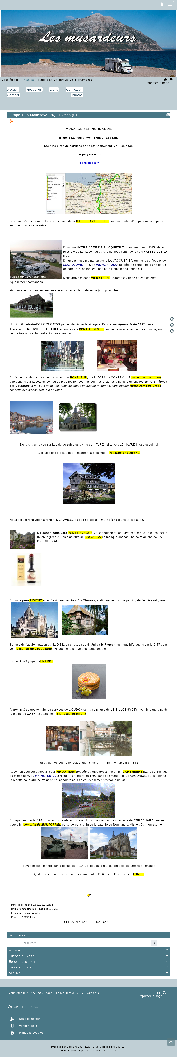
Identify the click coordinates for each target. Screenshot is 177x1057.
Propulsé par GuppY (63, 1047)
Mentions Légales (31, 1032)
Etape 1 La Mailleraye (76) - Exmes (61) (44, 115)
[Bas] (172, 331)
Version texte (27, 1025)
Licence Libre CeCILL (104, 1050)
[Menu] (170, 4)
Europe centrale (88, 961)
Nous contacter (29, 1018)
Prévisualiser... (78, 922)
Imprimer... (102, 922)
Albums (88, 973)
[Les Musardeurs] (88, 43)
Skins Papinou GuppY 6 (75, 1050)
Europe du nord (88, 956)
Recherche (88, 935)
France (88, 950)
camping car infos (89, 154)
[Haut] (172, 319)
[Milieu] (172, 325)
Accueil (29, 79)
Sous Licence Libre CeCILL (109, 1047)
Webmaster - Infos (44, 1006)
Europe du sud (88, 967)
